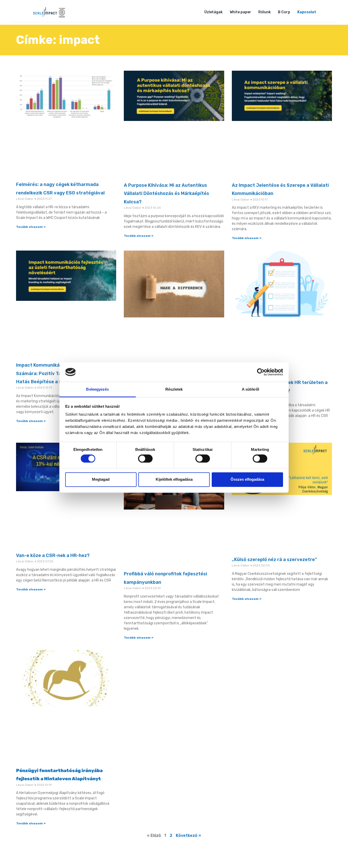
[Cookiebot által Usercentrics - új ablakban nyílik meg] (260, 372)
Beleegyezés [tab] (97, 389)
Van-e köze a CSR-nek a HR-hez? (53, 555)
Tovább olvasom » (31, 227)
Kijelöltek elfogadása (174, 479)
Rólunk (264, 12)
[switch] (145, 458)
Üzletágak (213, 12)
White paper (240, 12)
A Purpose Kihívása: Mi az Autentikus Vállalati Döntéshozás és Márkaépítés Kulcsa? (166, 193)
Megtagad (101, 479)
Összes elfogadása (247, 479)
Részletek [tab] (174, 389)
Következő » (188, 835)
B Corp (284, 12)
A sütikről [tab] (250, 389)
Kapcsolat (306, 12)
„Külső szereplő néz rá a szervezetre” (274, 559)
